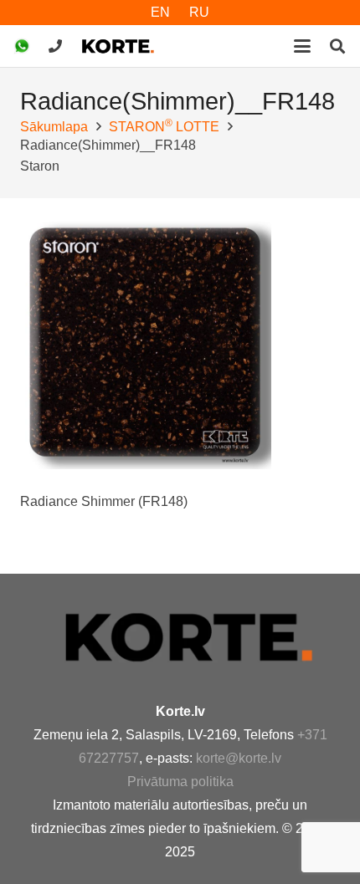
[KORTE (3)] (118, 46)
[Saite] (55, 45)
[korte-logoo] (201, 637)
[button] (302, 46)
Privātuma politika (180, 781)
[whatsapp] (21, 46)
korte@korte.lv (238, 758)
